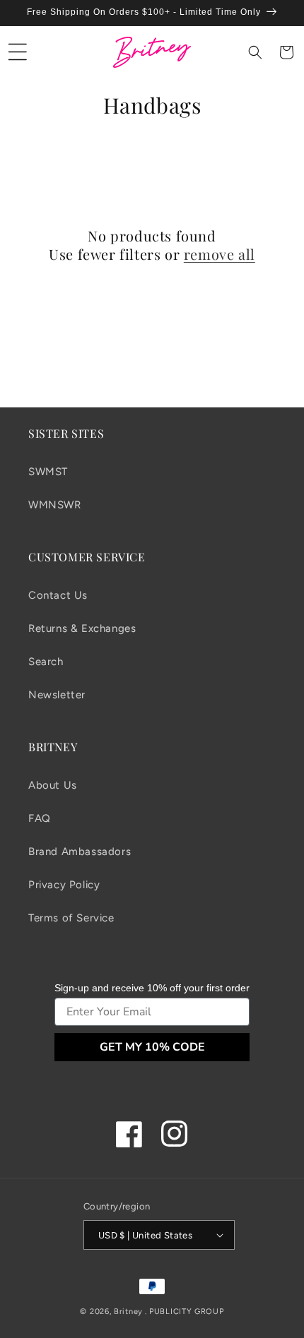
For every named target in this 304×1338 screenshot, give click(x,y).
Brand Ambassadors (79, 851)
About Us (52, 785)
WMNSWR (54, 504)
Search (46, 661)
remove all (219, 254)
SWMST (48, 471)
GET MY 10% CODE (152, 1047)
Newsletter (57, 694)
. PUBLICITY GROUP (184, 1311)
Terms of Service (71, 918)
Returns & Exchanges (82, 628)
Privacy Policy (64, 884)
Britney (128, 1311)
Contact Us (58, 595)
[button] (17, 52)
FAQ (39, 818)
